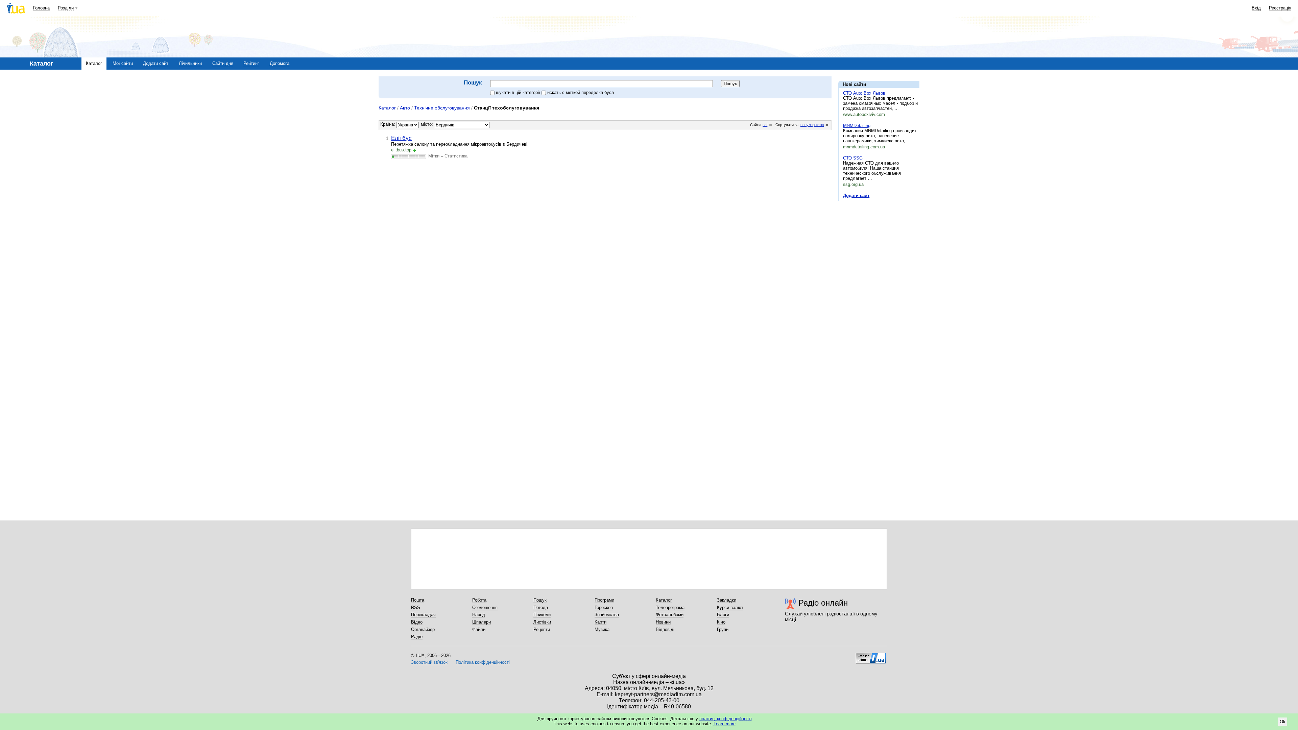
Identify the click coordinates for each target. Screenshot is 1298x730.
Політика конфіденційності (483, 662)
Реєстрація (1280, 7)
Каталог (94, 63)
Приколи (542, 614)
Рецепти (541, 629)
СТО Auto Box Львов (864, 93)
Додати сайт (155, 63)
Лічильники (190, 63)
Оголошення (485, 607)
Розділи (66, 7)
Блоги (723, 614)
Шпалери (481, 622)
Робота (479, 600)
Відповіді (665, 629)
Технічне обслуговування (442, 108)
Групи (722, 629)
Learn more (725, 723)
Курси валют (730, 607)
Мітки (433, 156)
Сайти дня (222, 63)
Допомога (279, 63)
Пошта (417, 600)
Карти (600, 622)
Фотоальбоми (669, 614)
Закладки (726, 600)
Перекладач (423, 614)
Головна (41, 7)
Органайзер (423, 629)
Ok (1282, 721)
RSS (415, 607)
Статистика (455, 156)
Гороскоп (604, 607)
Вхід (1256, 7)
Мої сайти (123, 63)
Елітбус (401, 138)
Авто (405, 108)
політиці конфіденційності (725, 718)
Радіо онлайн (823, 602)
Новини (663, 622)
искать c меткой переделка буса (580, 92)
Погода (540, 607)
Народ (478, 614)
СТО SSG (853, 158)
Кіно (721, 622)
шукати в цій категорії (519, 92)
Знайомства (607, 614)
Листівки (542, 622)
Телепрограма (670, 607)
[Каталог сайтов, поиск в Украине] (871, 655)
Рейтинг (251, 63)
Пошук (540, 600)
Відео (417, 622)
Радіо (417, 636)
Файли (478, 629)
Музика (602, 629)
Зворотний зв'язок (429, 662)
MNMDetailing (856, 125)
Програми (604, 600)
